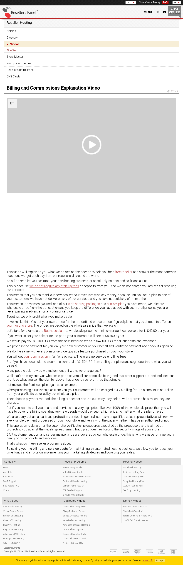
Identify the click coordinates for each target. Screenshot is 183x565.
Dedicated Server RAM (73, 543)
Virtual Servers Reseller (73, 472)
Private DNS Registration (133, 511)
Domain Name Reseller (73, 486)
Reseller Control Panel (20, 70)
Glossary (12, 37)
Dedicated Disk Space (73, 529)
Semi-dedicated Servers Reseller (77, 476)
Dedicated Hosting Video (74, 506)
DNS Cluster (14, 76)
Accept (160, 560)
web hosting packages (84, 304)
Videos (14, 44)
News (5, 467)
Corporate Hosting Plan (133, 476)
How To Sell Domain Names (135, 520)
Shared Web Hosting (132, 467)
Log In (161, 12)
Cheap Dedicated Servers (74, 511)
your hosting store (19, 325)
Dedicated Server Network (74, 538)
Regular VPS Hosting (13, 529)
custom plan (115, 304)
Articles (11, 31)
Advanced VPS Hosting (14, 534)
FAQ (165, 2)
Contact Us (8, 476)
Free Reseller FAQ (11, 486)
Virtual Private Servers (13, 511)
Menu (148, 12)
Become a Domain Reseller (134, 506)
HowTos (11, 50)
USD (129, 2)
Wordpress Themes (19, 63)
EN (175, 2)
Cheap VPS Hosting (12, 520)
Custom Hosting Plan (132, 486)
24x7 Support (9, 481)
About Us (7, 472)
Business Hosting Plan (133, 472)
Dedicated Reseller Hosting (75, 481)
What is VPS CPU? (11, 543)
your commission (36, 356)
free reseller (123, 272)
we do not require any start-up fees (54, 286)
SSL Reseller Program (72, 490)
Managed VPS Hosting (13, 538)
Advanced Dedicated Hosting (76, 525)
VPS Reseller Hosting (13, 506)
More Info (147, 560)
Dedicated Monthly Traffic (74, 534)
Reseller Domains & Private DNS (137, 515)
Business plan (53, 330)
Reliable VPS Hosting (13, 515)
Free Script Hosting (131, 490)
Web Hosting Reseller (72, 467)
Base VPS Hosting (11, 525)
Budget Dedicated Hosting (75, 515)
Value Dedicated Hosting (74, 520)
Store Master (15, 56)
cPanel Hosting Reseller (73, 495)
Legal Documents (12, 548)
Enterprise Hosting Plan (133, 481)
